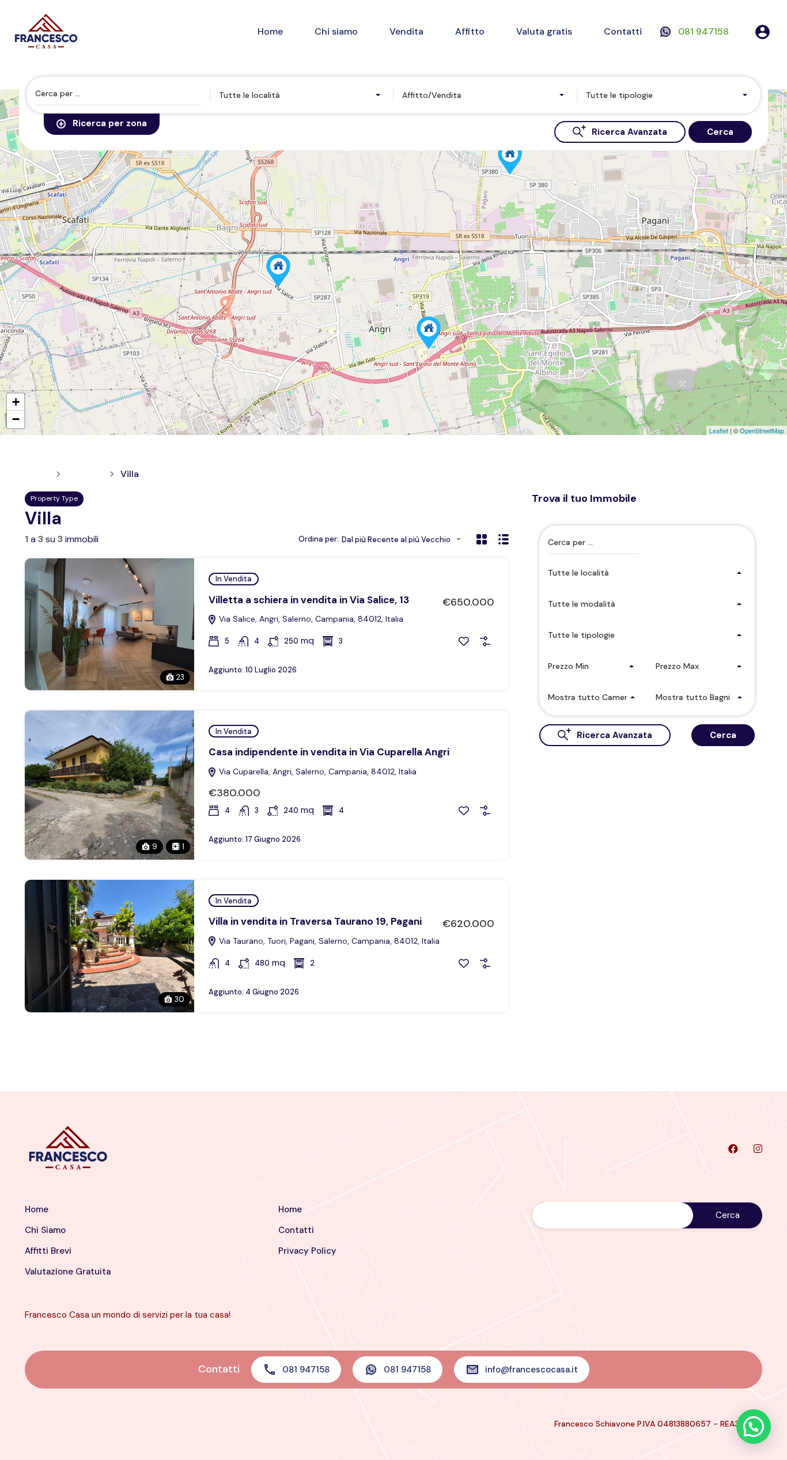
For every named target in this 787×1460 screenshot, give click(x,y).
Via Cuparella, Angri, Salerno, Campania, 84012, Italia (317, 771)
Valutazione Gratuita (68, 1271)
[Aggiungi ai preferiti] (464, 641)
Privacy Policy (307, 1251)
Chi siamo (336, 31)
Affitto (470, 31)
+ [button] (16, 402)
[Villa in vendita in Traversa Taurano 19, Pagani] (510, 158)
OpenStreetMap (762, 430)
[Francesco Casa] (46, 31)
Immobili (85, 474)
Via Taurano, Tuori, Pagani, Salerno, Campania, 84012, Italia (328, 941)
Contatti (623, 31)
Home (270, 31)
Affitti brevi (48, 1251)
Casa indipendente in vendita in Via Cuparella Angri (329, 752)
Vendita (406, 31)
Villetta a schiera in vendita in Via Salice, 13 (309, 599)
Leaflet (718, 430)
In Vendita (233, 579)
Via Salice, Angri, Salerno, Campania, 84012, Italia (310, 619)
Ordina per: (318, 539)
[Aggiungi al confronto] (485, 641)
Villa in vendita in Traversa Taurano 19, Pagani (315, 921)
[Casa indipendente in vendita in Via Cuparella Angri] (429, 332)
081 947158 (703, 31)
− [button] (16, 419)
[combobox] (302, 95)
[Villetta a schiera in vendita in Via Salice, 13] (278, 270)
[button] (753, 1426)
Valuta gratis (544, 31)
